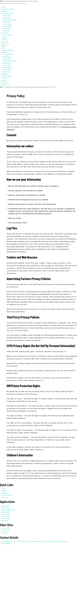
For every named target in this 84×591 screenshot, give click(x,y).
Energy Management (10, 20)
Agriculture (7, 16)
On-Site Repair (7, 35)
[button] (42, 46)
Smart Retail (7, 29)
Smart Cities (7, 24)
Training (4, 37)
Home (4, 7)
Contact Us (5, 44)
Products (5, 33)
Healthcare (7, 22)
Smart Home (7, 26)
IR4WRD (4, 11)
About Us (5, 42)
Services (4, 39)
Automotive (7, 18)
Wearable (6, 31)
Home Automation (8, 9)
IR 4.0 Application (7, 13)
